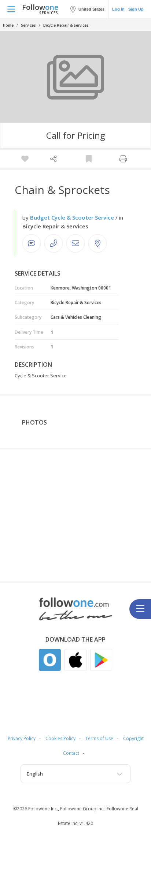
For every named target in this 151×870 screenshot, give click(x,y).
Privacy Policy (22, 738)
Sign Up (136, 9)
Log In (118, 9)
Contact (71, 753)
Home (8, 25)
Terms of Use (99, 738)
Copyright (133, 738)
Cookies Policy (60, 738)
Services (28, 25)
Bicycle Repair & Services (66, 25)
